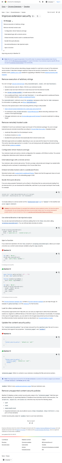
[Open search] (40, 2)
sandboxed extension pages (23, 386)
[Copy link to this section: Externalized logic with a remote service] (31, 160)
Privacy (8, 455)
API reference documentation (20, 61)
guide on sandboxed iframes (27, 97)
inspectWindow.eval (33, 111)
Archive (24, 447)
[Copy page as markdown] (37, 16)
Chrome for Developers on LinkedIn (50, 447)
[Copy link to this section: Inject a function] (14, 240)
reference (26, 304)
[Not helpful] (59, 12)
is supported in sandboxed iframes (24, 173)
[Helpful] (57, 12)
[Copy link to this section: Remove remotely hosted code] (28, 123)
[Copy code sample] (59, 192)
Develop (27, 7)
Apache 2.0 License (20, 429)
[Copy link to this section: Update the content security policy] (31, 323)
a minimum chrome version (16, 62)
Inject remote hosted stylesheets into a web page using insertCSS (23, 109)
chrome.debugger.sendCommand (31, 116)
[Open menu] (2, 2)
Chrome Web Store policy (38, 129)
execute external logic (18, 84)
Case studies (25, 444)
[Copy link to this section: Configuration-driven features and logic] (30, 150)
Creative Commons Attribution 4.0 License (45, 428)
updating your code (15, 72)
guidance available (15, 145)
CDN (19, 135)
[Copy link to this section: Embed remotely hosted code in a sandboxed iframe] (40, 170)
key (34, 202)
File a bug (4, 442)
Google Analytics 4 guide (46, 318)
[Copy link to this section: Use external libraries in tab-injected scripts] (33, 218)
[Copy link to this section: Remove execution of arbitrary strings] (34, 79)
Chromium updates (26, 442)
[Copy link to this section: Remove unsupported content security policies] (41, 391)
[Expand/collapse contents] (12, 21)
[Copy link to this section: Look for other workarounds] (23, 308)
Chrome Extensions (14, 7)
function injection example (36, 301)
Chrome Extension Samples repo (13, 301)
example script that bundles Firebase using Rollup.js (40, 212)
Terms (3, 455)
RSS (43, 449)
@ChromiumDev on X (47, 442)
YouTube (44, 444)
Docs (3, 7)
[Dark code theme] (56, 192)
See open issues (5, 444)
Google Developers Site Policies (42, 429)
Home (3, 12)
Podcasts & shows (26, 449)
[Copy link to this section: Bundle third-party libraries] (21, 180)
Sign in (58, 2)
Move (30, 102)
